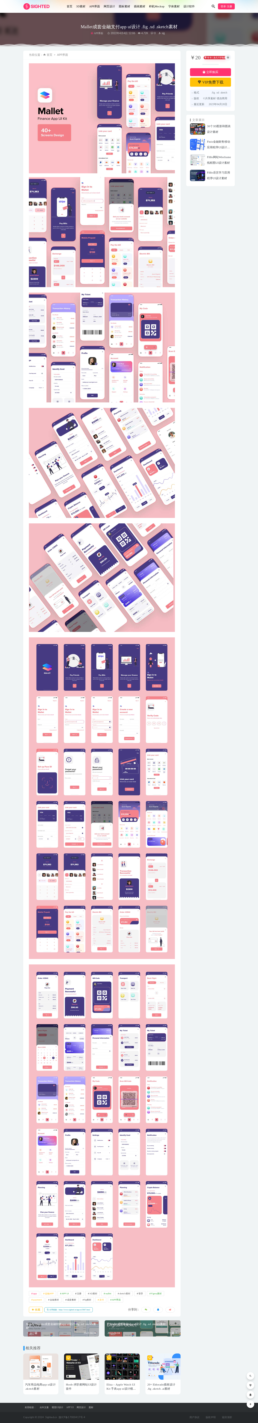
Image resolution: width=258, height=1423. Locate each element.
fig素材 (87, 1300)
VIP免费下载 (212, 82)
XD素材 (93, 1293)
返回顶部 (227, 1417)
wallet (108, 1293)
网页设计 (109, 6)
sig (163, 33)
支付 (101, 1300)
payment (37, 1300)
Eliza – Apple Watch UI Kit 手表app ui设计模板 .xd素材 (121, 1388)
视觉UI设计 (57, 1407)
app (35, 1293)
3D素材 (80, 6)
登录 (140, 1293)
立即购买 (211, 72)
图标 (91, 1407)
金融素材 (54, 1300)
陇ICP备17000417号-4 (72, 1417)
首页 (69, 6)
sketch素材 (124, 1293)
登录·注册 (226, 6)
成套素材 (71, 1300)
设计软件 (189, 6)
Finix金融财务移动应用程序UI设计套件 (218, 147)
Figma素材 (156, 1293)
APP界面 (94, 6)
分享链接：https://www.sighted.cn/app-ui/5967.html (69, 1310)
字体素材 (174, 6)
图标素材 (124, 6)
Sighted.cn (51, 1417)
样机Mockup (157, 6)
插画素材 (139, 6)
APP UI (65, 1293)
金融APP (49, 1293)
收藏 (37, 1309)
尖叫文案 (44, 1407)
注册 (79, 1293)
